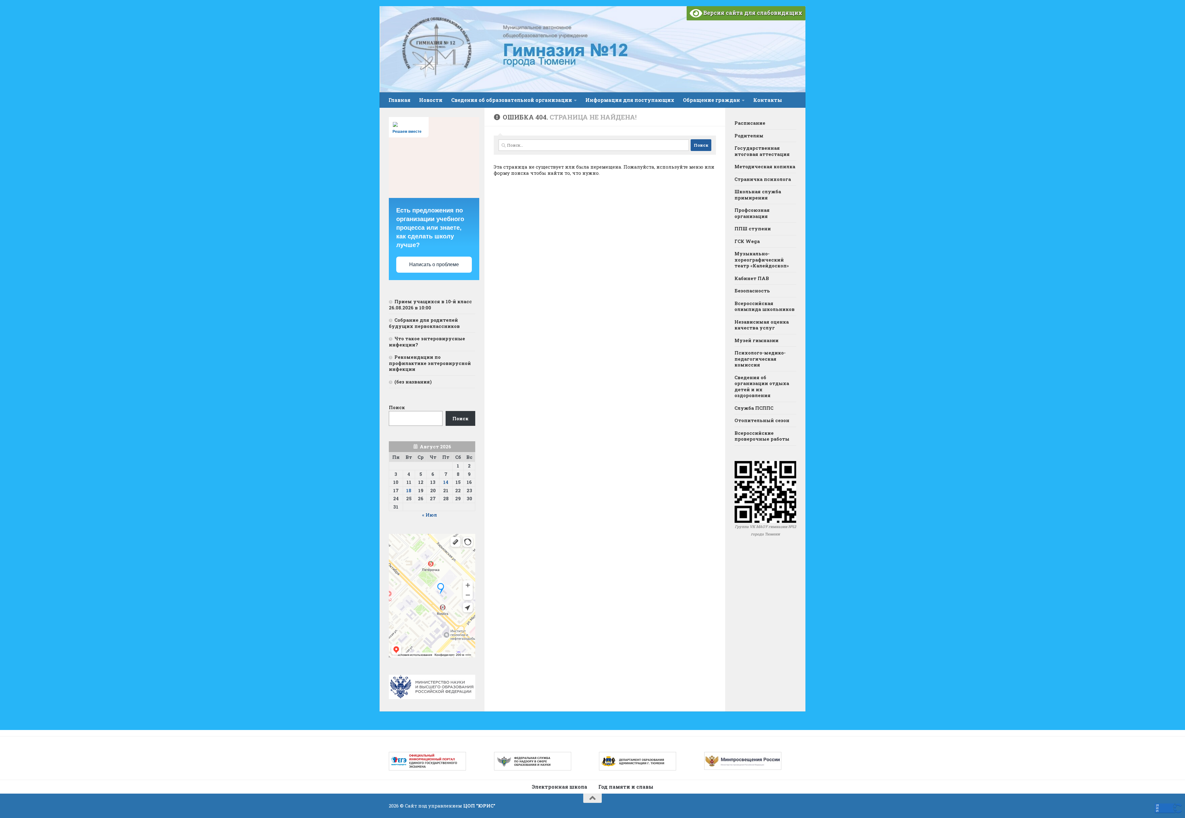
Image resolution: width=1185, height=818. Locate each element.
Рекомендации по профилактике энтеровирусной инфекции (430, 363)
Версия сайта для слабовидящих (752, 12)
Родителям (748, 135)
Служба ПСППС (753, 408)
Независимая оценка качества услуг (761, 325)
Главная (399, 100)
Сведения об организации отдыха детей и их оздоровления (761, 386)
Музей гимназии (756, 340)
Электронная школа (559, 786)
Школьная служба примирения (757, 194)
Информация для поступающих (629, 100)
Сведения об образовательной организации (511, 100)
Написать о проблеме (434, 264)
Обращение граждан (711, 100)
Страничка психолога (762, 179)
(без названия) (413, 382)
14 (445, 482)
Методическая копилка (764, 166)
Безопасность (752, 290)
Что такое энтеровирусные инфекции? (427, 341)
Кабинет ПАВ (751, 278)
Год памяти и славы (625, 786)
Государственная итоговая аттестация (762, 151)
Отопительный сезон (761, 420)
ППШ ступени (752, 228)
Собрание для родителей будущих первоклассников (424, 323)
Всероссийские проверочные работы (761, 436)
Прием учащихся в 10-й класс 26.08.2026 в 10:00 (430, 304)
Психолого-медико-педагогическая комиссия (760, 359)
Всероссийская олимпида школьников (764, 306)
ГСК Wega (747, 241)
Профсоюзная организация (752, 213)
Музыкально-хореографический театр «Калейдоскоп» (761, 259)
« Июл (429, 515)
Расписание (749, 123)
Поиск (397, 407)
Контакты (767, 100)
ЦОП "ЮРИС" (479, 806)
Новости (431, 100)
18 (408, 490)
